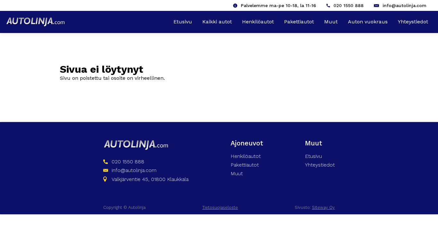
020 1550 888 (348, 5)
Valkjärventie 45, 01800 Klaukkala (150, 179)
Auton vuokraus (368, 22)
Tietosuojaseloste (220, 207)
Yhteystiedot (413, 22)
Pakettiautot (299, 22)
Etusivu (182, 22)
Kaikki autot (217, 22)
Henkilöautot (258, 22)
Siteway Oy (323, 207)
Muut (331, 22)
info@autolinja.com (404, 5)
